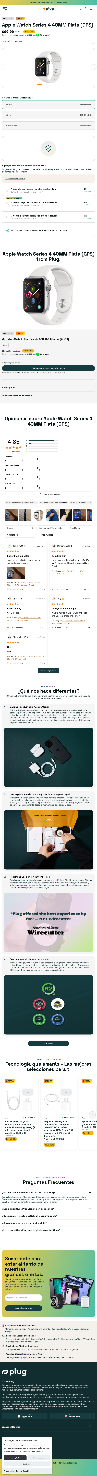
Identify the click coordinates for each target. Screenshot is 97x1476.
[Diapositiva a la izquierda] (3, 66)
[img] (24, 546)
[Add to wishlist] (92, 41)
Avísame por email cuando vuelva (48, 368)
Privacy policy (9, 1471)
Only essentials (39, 1458)
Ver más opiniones (48, 671)
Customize (27, 1464)
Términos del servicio (68, 1463)
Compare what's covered (14, 178)
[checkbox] (51, 534)
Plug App (22, 1357)
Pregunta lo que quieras (50, 494)
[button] (5, 8)
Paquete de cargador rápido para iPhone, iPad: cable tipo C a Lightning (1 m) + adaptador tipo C (20, 1126)
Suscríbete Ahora (23, 1308)
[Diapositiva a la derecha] (93, 66)
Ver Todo (48, 1043)
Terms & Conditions (23, 1471)
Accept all (15, 1458)
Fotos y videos (46, 535)
